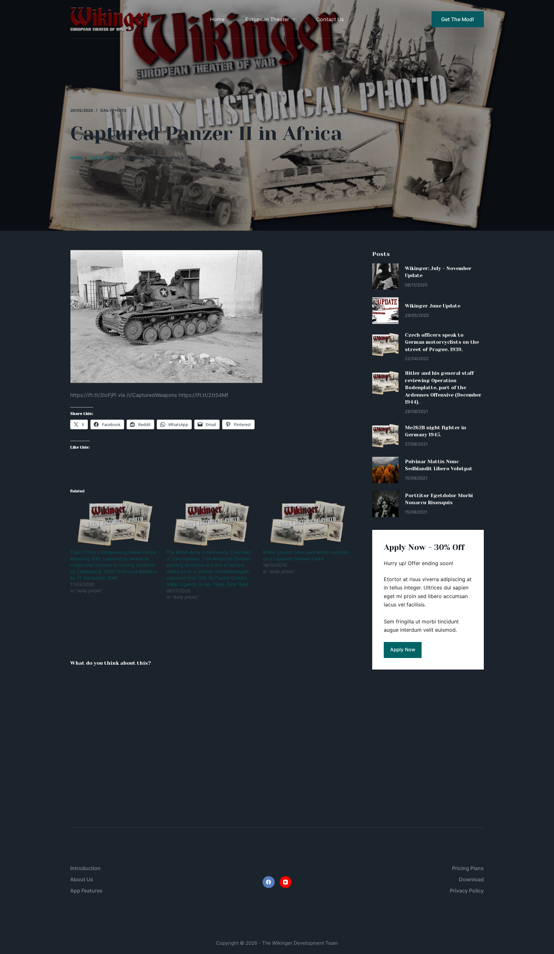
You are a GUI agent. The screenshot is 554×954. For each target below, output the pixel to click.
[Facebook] (269, 882)
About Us (81, 879)
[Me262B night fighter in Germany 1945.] (385, 436)
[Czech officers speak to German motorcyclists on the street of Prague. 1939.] (385, 345)
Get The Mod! (457, 19)
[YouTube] (286, 882)
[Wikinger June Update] (385, 310)
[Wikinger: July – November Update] (385, 276)
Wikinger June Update (432, 306)
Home (217, 19)
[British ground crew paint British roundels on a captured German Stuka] (308, 523)
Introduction (85, 868)
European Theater (267, 19)
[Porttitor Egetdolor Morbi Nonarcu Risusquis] (385, 504)
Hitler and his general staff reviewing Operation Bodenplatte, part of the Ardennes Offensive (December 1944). (443, 387)
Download (471, 879)
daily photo (113, 110)
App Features (86, 890)
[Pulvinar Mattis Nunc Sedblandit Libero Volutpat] (385, 470)
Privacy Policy (467, 890)
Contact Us (330, 19)
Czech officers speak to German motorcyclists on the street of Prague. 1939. (442, 342)
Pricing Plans (468, 868)
